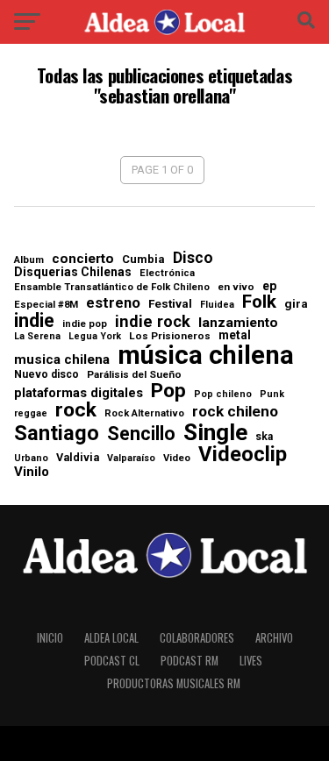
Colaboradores (197, 637)
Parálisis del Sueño (134, 375)
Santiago (56, 434)
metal (234, 336)
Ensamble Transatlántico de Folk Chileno (112, 287)
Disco (193, 259)
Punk (272, 395)
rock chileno (235, 411)
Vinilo (31, 472)
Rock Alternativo (144, 413)
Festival (170, 303)
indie (34, 321)
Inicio (50, 637)
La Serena (37, 337)
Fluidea (217, 305)
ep (269, 286)
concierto (83, 259)
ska (264, 436)
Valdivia (77, 458)
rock (76, 411)
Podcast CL (111, 660)
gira (296, 303)
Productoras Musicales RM (173, 683)
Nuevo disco (46, 374)
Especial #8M (46, 304)
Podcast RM (189, 660)
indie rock (152, 322)
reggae (30, 414)
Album (29, 260)
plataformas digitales (78, 393)
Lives (251, 660)
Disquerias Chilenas (73, 272)
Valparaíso (131, 459)
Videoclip (242, 455)
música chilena (206, 355)
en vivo (236, 287)
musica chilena (62, 359)
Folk (259, 302)
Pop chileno (223, 395)
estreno (113, 303)
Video (176, 458)
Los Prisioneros (170, 336)
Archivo (274, 637)
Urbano (31, 459)
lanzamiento (238, 323)
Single (215, 432)
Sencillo (141, 433)
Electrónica (167, 273)
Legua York (94, 337)
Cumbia (143, 259)
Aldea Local (111, 637)
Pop (168, 391)
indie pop (84, 324)
